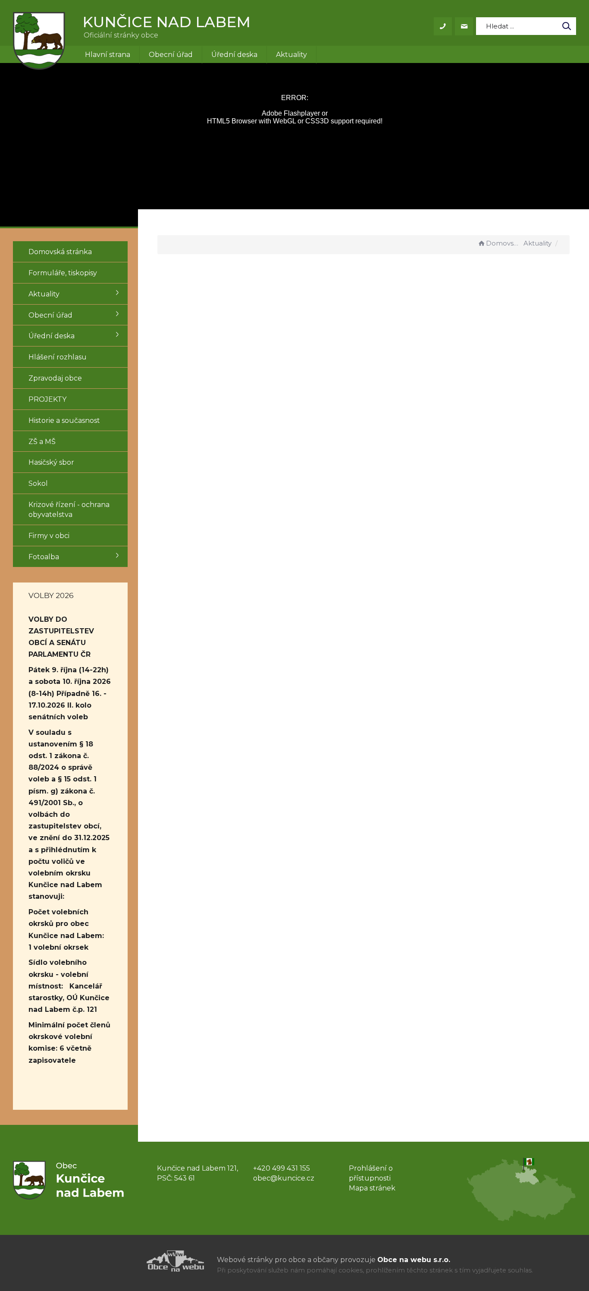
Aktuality (291, 54)
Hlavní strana (107, 54)
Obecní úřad (171, 54)
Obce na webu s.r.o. (413, 1260)
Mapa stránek (372, 1188)
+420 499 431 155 (281, 1168)
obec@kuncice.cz (283, 1178)
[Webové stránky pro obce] (126, 1261)
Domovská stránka (504, 243)
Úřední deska (234, 54)
